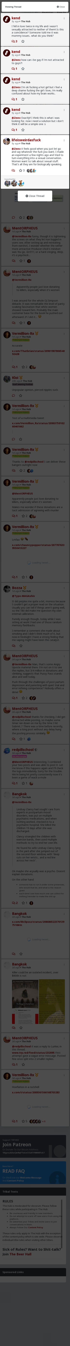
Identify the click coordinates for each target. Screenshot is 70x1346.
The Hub (25, 21)
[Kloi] (28, 170)
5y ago (15, 21)
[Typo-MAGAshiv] (14, 183)
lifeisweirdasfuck (26, 140)
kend (16, 18)
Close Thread (36, 196)
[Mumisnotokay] (35, 170)
